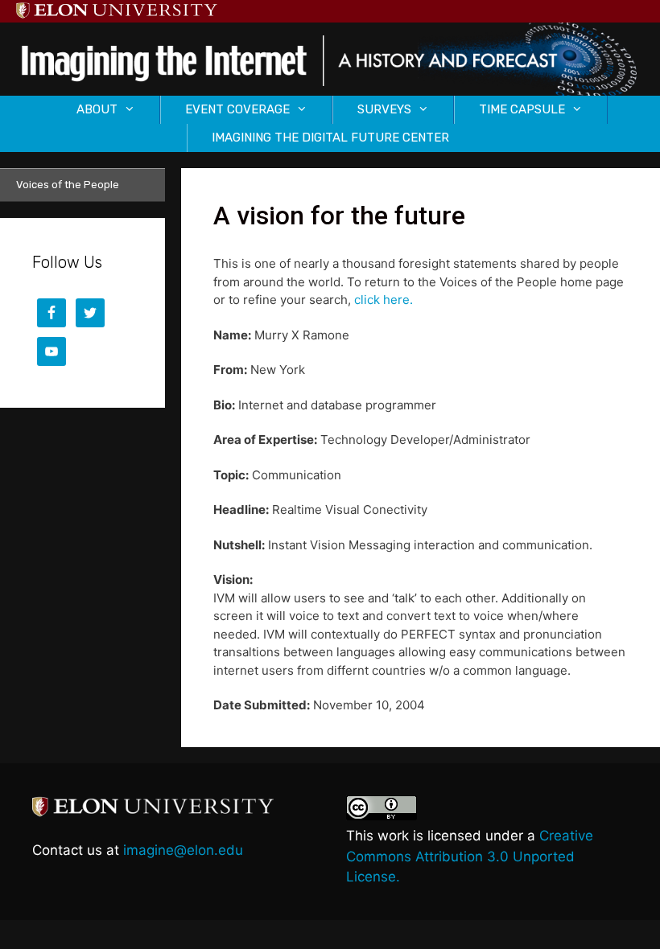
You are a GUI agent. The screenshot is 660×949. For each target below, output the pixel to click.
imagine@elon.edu (183, 850)
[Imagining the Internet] (330, 58)
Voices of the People (67, 185)
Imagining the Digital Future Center (330, 137)
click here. (383, 299)
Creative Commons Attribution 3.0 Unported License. (469, 856)
